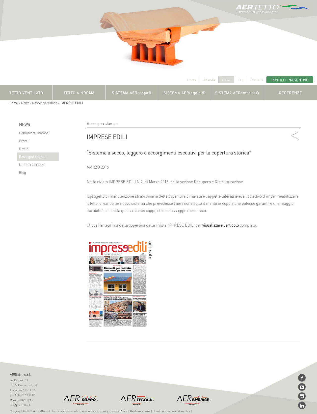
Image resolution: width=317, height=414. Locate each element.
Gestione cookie (140, 411)
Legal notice (88, 411)
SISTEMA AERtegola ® (185, 92)
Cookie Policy (119, 411)
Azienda (209, 80)
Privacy (103, 411)
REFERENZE (290, 92)
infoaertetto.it (20, 405)
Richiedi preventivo (290, 80)
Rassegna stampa (44, 103)
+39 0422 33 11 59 (23, 390)
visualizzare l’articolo (220, 225)
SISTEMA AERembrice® (237, 92)
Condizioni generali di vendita (171, 411)
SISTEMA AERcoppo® (132, 92)
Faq (240, 80)
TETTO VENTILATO (26, 92)
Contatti (257, 80)
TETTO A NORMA (79, 92)
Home (191, 80)
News (226, 80)
